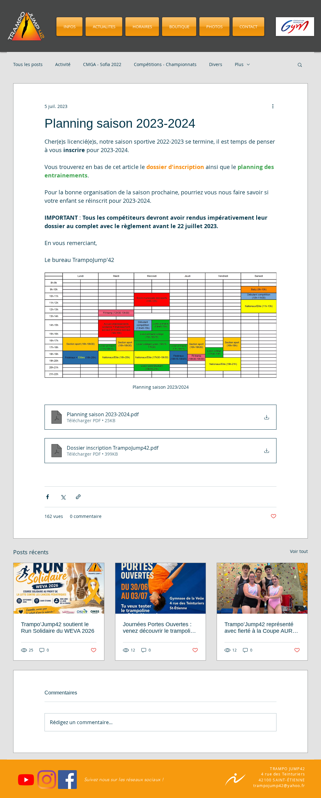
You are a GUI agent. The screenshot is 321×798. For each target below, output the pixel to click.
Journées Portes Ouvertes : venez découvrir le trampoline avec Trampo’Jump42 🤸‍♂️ (160, 627)
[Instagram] (46, 779)
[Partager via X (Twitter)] (63, 497)
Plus (239, 64)
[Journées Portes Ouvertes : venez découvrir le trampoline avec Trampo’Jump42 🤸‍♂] (160, 588)
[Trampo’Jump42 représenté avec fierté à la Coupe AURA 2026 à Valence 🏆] (262, 588)
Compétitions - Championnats (165, 64)
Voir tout (299, 551)
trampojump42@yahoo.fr (279, 785)
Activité (63, 64)
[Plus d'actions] (272, 106)
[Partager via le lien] (78, 497)
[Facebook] (67, 779)
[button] (300, 64)
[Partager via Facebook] (47, 497)
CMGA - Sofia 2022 (102, 64)
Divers (215, 64)
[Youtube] (26, 779)
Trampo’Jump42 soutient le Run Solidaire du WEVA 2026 (57, 627)
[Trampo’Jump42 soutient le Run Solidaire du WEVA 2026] (58, 588)
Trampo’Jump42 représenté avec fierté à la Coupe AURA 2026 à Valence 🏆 (260, 627)
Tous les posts (28, 64)
